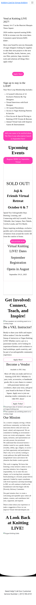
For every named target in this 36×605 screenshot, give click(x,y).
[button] (18, 74)
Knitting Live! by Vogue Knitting (14, 2)
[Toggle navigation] (32, 2)
